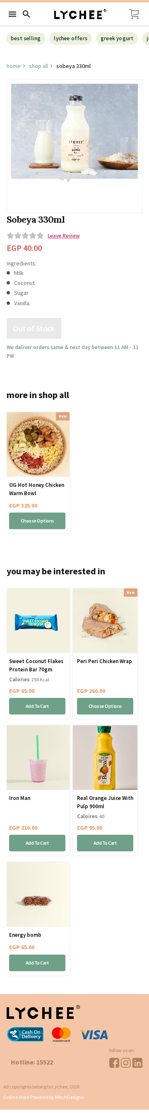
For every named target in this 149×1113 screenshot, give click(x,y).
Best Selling (26, 38)
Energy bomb (25, 934)
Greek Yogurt (117, 38)
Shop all (38, 66)
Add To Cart (37, 706)
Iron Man (19, 798)
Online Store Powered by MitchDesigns (43, 1097)
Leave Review (64, 236)
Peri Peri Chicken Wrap (104, 661)
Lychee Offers (70, 38)
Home (14, 66)
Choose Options (37, 521)
